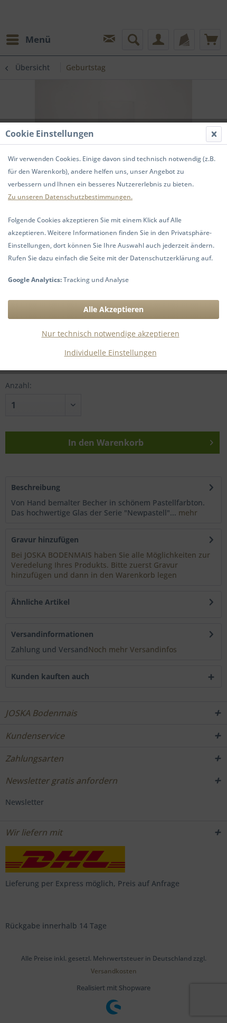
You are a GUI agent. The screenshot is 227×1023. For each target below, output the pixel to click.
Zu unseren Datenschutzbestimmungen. (70, 196)
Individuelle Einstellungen (110, 353)
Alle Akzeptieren (113, 309)
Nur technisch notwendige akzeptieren (110, 334)
